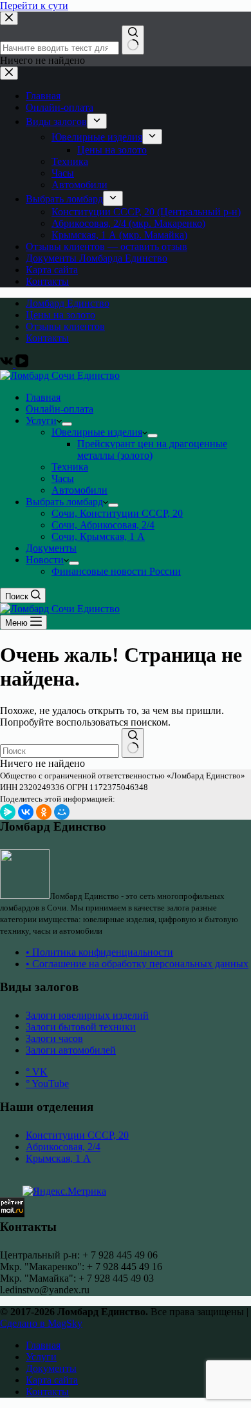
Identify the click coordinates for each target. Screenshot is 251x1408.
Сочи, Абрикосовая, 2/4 (102, 524)
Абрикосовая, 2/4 (63, 1146)
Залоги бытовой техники (81, 1026)
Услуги (41, 420)
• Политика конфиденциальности (99, 952)
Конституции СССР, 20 (77, 1135)
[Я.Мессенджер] (7, 812)
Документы (51, 548)
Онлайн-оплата (59, 408)
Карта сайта (52, 1379)
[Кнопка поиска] (133, 743)
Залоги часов (54, 1038)
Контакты (47, 338)
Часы (62, 478)
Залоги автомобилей (71, 1050)
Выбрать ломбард (64, 501)
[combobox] (59, 751)
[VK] (7, 363)
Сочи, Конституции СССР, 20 (117, 513)
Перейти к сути (34, 5)
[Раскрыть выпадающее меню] (67, 424)
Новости (45, 559)
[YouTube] (21, 363)
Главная (43, 397)
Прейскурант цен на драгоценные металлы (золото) (152, 449)
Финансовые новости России (116, 571)
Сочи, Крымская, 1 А (98, 536)
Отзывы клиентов (65, 326)
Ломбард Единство (67, 303)
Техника (69, 466)
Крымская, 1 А (58, 1158)
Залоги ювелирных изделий (87, 1015)
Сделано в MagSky (41, 1323)
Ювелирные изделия (96, 432)
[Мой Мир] (62, 812)
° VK (37, 1071)
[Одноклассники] (43, 812)
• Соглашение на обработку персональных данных (137, 963)
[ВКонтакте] (25, 812)
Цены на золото (60, 314)
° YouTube (47, 1083)
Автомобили (79, 490)
